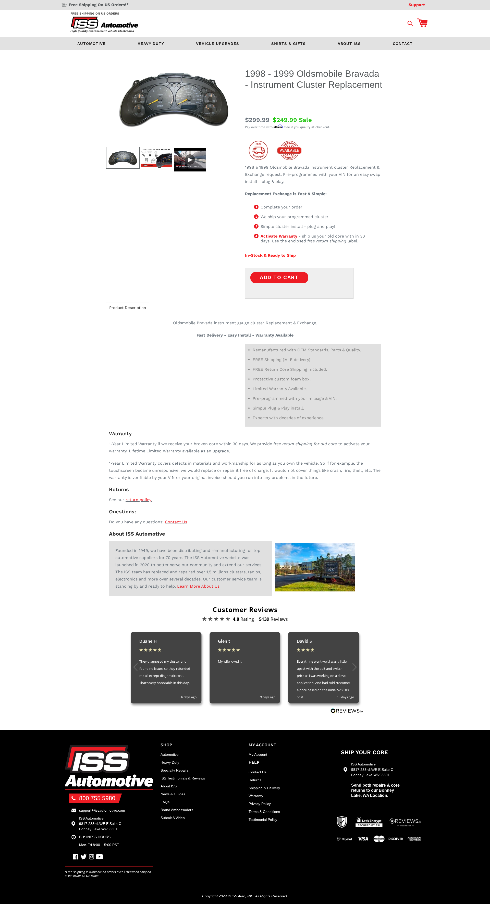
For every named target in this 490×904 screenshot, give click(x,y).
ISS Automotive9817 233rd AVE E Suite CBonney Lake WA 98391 (100, 823)
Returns (255, 780)
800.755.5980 (97, 798)
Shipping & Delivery (264, 788)
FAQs (165, 802)
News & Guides (173, 794)
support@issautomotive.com (102, 810)
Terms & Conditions (264, 812)
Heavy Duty (151, 43)
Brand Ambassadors (177, 810)
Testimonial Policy (263, 820)
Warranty (256, 796)
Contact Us (176, 521)
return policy (138, 499)
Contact (403, 43)
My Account (258, 754)
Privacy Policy (260, 804)
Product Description (127, 308)
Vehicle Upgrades (217, 43)
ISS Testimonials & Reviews (183, 778)
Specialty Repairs (175, 770)
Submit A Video (173, 818)
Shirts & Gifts (288, 43)
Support (417, 4)
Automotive (91, 43)
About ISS (349, 43)
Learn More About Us (198, 586)
